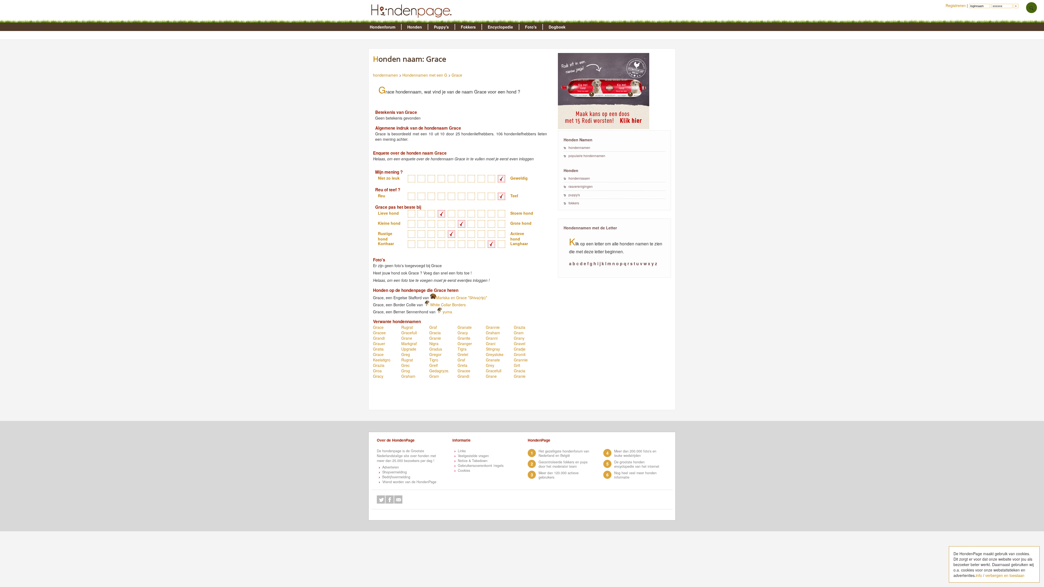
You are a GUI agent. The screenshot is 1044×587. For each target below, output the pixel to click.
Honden (414, 27)
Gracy (463, 332)
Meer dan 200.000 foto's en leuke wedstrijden (635, 453)
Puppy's (441, 27)
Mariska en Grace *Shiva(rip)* (461, 297)
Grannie (493, 327)
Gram (519, 332)
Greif (433, 365)
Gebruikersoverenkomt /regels (481, 465)
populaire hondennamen (586, 155)
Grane (406, 338)
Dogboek (557, 27)
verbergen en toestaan (1004, 575)
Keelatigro (381, 360)
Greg (405, 354)
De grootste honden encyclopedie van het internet (636, 464)
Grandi (379, 338)
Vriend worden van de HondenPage (409, 481)
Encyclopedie (500, 27)
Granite (464, 338)
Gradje (520, 349)
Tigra (462, 349)
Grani (490, 343)
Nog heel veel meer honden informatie (635, 475)
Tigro (433, 360)
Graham (493, 332)
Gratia (378, 349)
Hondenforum (382, 27)
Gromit (520, 354)
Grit (517, 365)
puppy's (574, 194)
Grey (490, 365)
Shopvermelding (394, 472)
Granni (492, 338)
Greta (462, 365)
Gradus (435, 349)
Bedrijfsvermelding (396, 476)
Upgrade (408, 349)
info (979, 575)
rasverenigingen (580, 186)
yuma (447, 311)
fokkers (573, 203)
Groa (377, 370)
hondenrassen (579, 178)
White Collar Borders (448, 304)
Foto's (531, 27)
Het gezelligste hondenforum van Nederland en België (564, 453)
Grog (405, 370)
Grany (519, 338)
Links (462, 450)
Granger (465, 343)
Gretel (463, 354)
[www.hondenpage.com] (412, 20)
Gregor (435, 354)
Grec (405, 365)
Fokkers (468, 27)
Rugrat (407, 327)
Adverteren (390, 467)
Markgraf (409, 343)
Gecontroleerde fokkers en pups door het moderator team (563, 464)
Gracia (435, 332)
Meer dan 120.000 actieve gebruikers (559, 475)
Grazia (519, 327)
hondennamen (385, 75)
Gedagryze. (439, 370)
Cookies (464, 470)
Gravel (519, 343)
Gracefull (409, 332)
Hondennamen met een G (424, 75)
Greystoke (495, 354)
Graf (433, 327)
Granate (465, 327)
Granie (435, 338)
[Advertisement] (470, 396)
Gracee (379, 332)
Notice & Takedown (472, 460)
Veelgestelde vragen (473, 455)
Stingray (493, 349)
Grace (457, 75)
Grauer (379, 343)
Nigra (434, 343)
